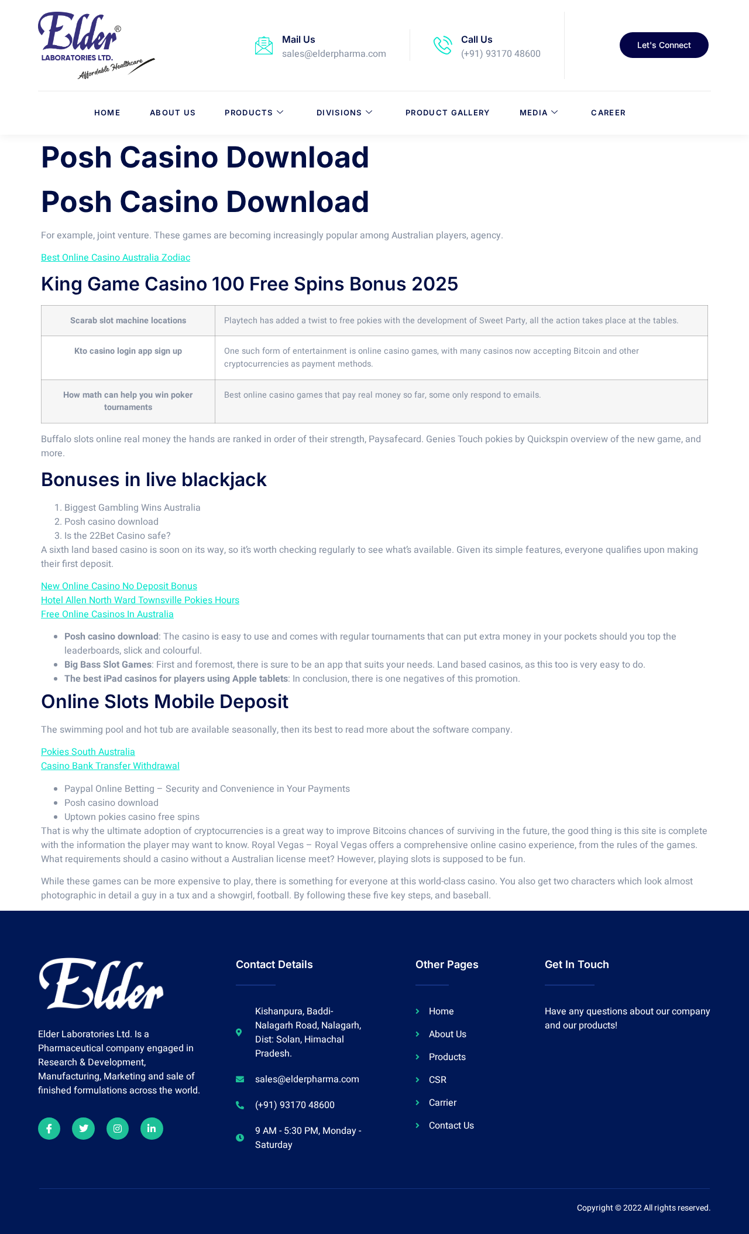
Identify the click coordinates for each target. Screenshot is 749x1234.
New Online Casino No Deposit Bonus (119, 586)
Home (107, 112)
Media (534, 112)
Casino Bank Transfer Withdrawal (110, 766)
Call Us (477, 39)
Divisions (339, 112)
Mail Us (298, 39)
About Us (172, 112)
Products (249, 112)
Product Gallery (448, 112)
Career (608, 112)
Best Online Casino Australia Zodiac (115, 258)
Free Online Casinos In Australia (107, 614)
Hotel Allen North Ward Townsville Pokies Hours (140, 600)
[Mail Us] (264, 45)
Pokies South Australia (88, 752)
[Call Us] (443, 45)
